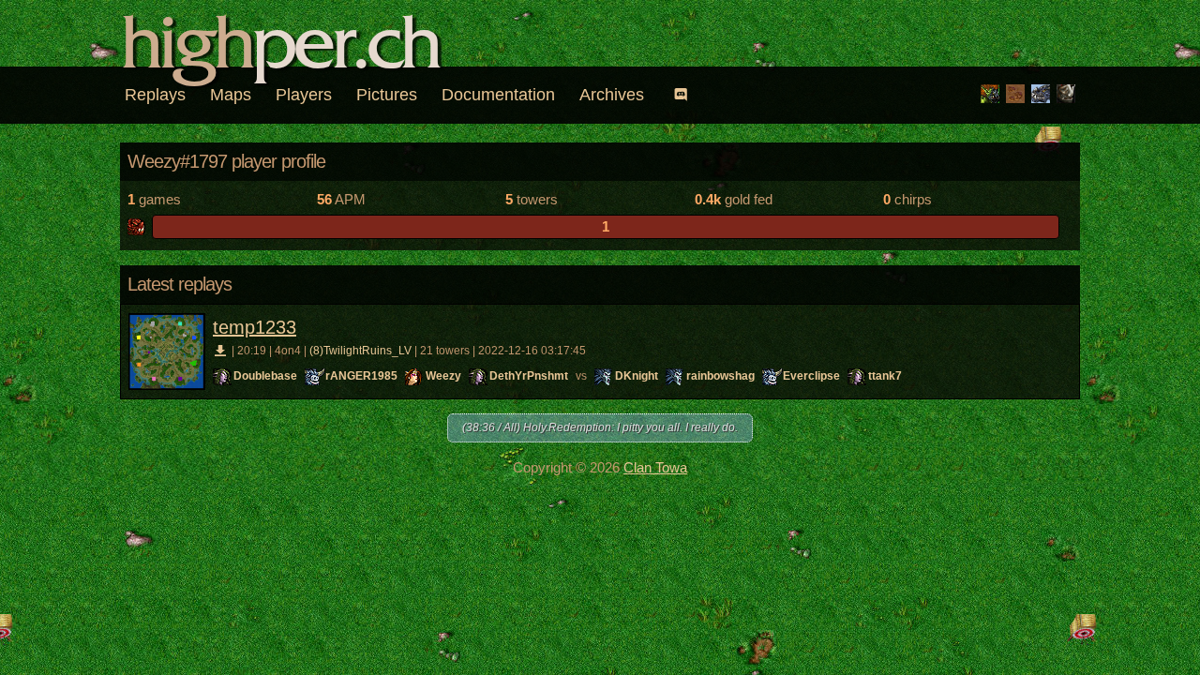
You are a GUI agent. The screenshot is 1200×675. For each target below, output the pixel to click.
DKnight (636, 375)
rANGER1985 (361, 375)
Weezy (443, 375)
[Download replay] (221, 350)
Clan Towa (655, 467)
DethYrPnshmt (528, 375)
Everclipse (811, 375)
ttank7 (885, 375)
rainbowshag (720, 375)
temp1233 (254, 327)
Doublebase (265, 375)
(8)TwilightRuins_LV (360, 350)
